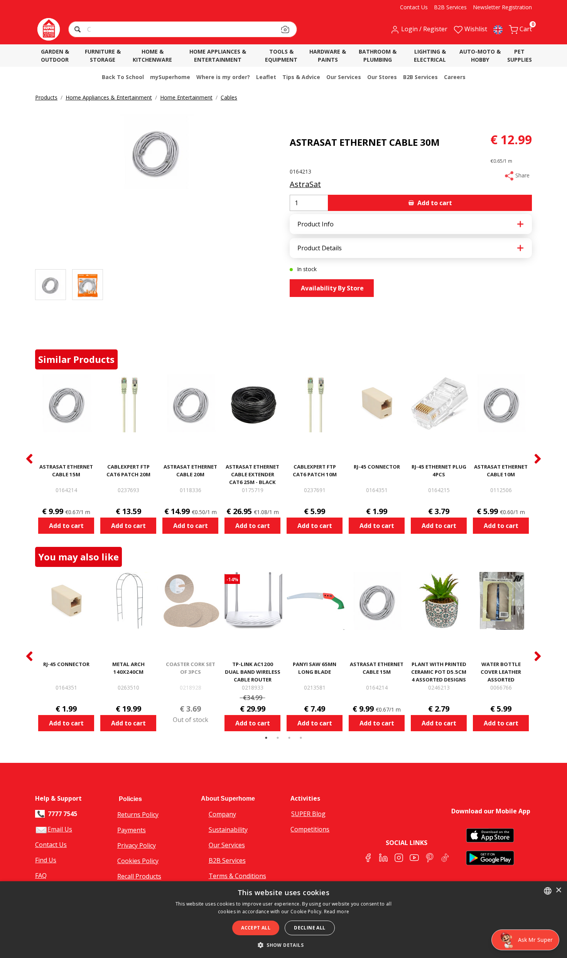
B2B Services (227, 860)
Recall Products (139, 876)
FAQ (41, 875)
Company (222, 814)
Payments (131, 830)
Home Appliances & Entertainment (109, 97)
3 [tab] (289, 738)
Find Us (45, 860)
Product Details (319, 248)
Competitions (309, 829)
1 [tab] (266, 738)
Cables (229, 97)
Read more (336, 911)
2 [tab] (278, 738)
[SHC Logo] (48, 29)
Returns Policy (138, 814)
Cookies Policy (138, 861)
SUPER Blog (308, 814)
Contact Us (51, 844)
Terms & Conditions (237, 876)
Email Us (59, 829)
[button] (78, 30)
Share (522, 175)
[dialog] (283, 919)
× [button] (558, 890)
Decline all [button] (309, 927)
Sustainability (228, 829)
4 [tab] (301, 738)
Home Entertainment (186, 97)
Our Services (227, 845)
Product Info (315, 224)
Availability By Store (331, 288)
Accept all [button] (255, 927)
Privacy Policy (136, 845)
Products (46, 97)
